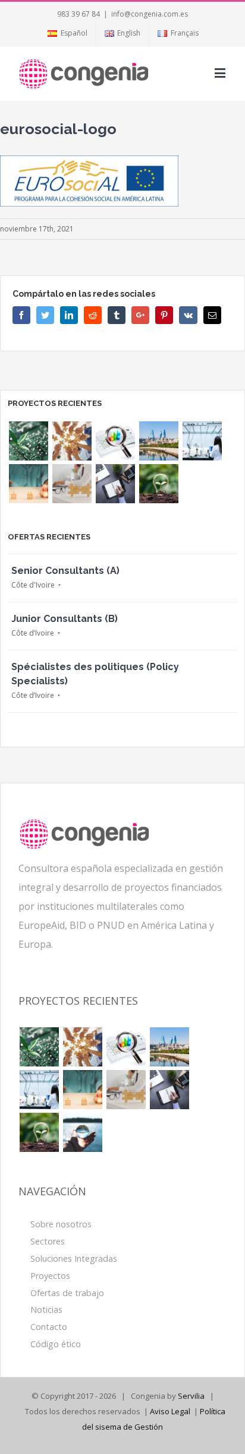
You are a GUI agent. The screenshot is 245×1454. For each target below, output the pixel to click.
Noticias (46, 1309)
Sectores (47, 1241)
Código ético (55, 1344)
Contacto (48, 1326)
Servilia (191, 1395)
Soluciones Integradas (73, 1258)
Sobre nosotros (61, 1224)
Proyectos (50, 1275)
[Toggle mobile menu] (221, 72)
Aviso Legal (170, 1411)
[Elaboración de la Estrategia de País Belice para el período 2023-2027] (71, 441)
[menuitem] (67, 33)
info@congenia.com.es (149, 14)
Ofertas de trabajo (67, 1293)
